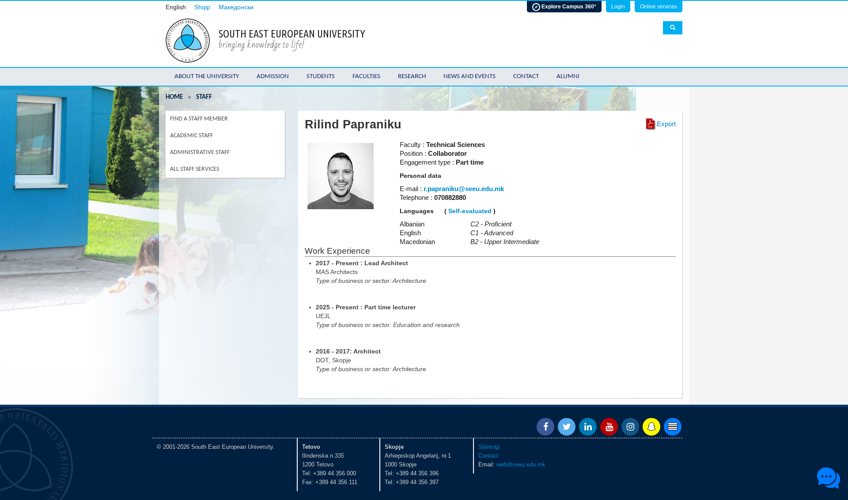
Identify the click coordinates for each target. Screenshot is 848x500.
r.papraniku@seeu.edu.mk (464, 188)
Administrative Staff (200, 152)
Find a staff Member (199, 119)
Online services (658, 7)
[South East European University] (188, 40)
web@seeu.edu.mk (520, 464)
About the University (206, 76)
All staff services (194, 169)
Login (618, 7)
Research (412, 76)
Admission (273, 76)
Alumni (567, 76)
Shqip (202, 7)
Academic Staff (191, 136)
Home (174, 97)
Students (321, 76)
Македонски (236, 7)
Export (666, 124)
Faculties (366, 76)
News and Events (469, 76)
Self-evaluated (470, 210)
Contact (526, 76)
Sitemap (489, 447)
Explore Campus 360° (568, 7)
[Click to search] (672, 27)
